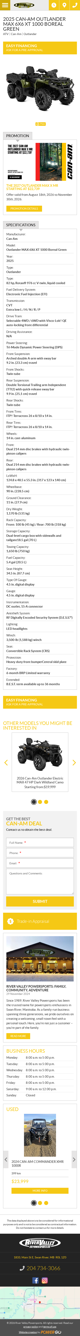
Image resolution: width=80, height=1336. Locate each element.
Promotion (17, 136)
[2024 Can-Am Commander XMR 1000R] (40, 1135)
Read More (18, 1036)
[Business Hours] (54, 5)
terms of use (49, 1326)
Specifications (20, 225)
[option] (40, 762)
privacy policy (30, 1326)
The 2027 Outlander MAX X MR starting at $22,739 (32, 187)
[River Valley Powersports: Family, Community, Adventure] (40, 958)
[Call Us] (75, 5)
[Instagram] (45, 1280)
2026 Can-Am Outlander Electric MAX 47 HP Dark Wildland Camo (40, 780)
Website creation (28, 1332)
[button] (6, 762)
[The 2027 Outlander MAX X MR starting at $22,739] (40, 162)
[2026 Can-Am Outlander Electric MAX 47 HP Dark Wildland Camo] (40, 755)
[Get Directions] (64, 5)
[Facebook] (35, 1280)
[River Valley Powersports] (29, 5)
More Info (40, 1190)
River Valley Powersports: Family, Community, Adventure (36, 988)
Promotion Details (24, 208)
